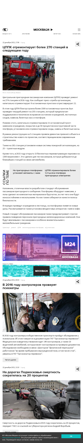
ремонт (13, 227)
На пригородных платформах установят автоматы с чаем (27, 171)
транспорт (6, 227)
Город (23, 43)
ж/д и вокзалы (49, 227)
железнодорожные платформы (33, 227)
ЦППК (19, 227)
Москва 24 (41, 30)
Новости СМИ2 (8, 264)
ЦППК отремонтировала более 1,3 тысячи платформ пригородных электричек (60, 173)
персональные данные (11, 437)
